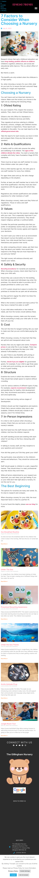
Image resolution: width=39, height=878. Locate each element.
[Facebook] (13, 745)
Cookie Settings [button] (25, 871)
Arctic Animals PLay (9, 684)
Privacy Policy (13, 871)
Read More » (4, 544)
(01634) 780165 (22, 4)
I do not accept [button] (23, 875)
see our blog (30, 504)
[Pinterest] (22, 745)
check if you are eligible (15, 362)
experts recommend (18, 388)
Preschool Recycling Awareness (14, 607)
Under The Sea (7, 569)
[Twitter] (16, 745)
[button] (36, 8)
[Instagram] (25, 745)
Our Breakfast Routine (10, 532)
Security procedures (8, 269)
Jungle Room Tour (8, 724)
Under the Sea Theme (10, 645)
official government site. (10, 131)
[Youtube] (19, 745)
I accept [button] (13, 875)
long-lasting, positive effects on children (20, 61)
